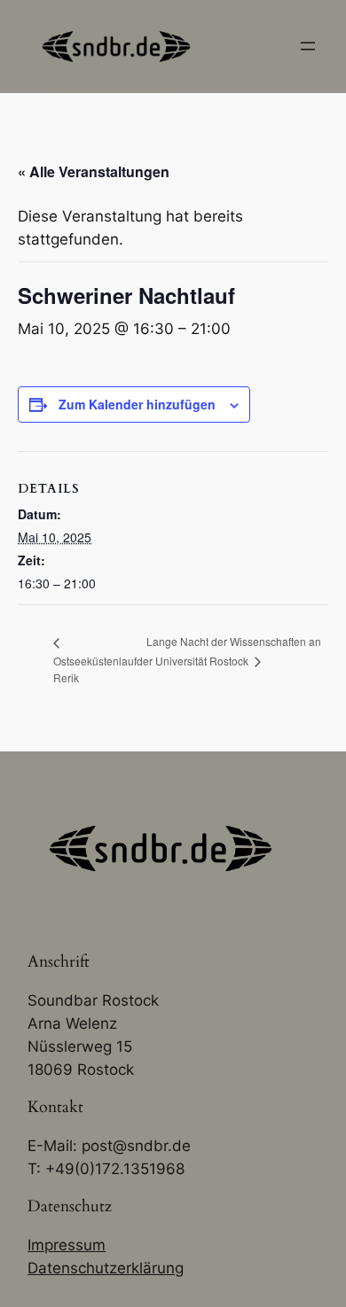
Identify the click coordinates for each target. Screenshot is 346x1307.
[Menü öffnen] (307, 46)
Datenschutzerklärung (106, 1268)
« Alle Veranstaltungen (93, 171)
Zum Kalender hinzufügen (137, 404)
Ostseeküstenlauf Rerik (95, 669)
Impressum (67, 1245)
